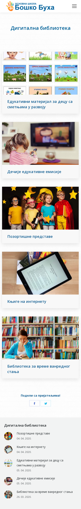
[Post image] (8, 436)
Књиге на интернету (26, 301)
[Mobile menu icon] (74, 6)
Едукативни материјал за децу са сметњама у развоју (40, 104)
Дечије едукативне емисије (34, 171)
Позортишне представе (30, 236)
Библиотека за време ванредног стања (38, 369)
